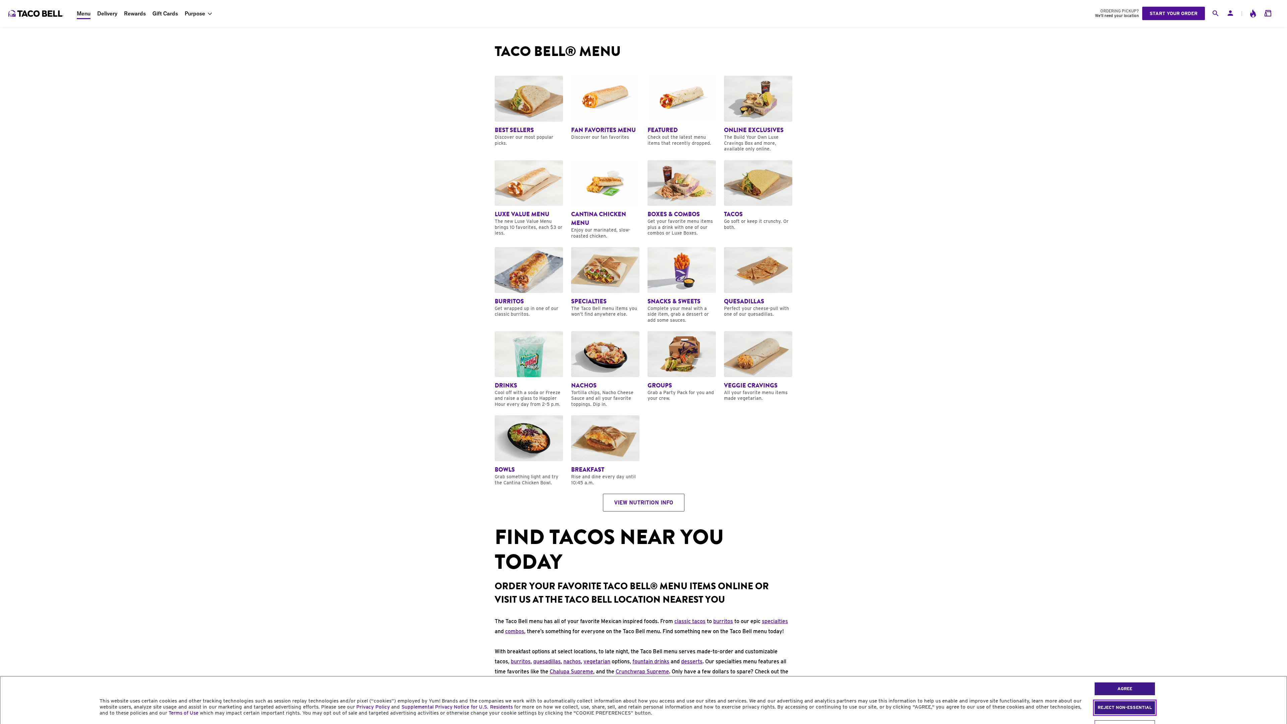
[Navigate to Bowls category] (529, 450)
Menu (83, 13)
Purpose (195, 13)
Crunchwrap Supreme (642, 671)
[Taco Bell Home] (36, 13)
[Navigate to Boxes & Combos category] (682, 198)
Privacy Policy (372, 707)
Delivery (107, 13)
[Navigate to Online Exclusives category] (758, 114)
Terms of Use (183, 713)
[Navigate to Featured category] (682, 111)
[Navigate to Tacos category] (758, 195)
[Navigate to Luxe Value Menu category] (529, 198)
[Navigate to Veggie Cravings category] (758, 366)
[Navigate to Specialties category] (605, 282)
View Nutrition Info (643, 502)
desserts (691, 661)
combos (514, 631)
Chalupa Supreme (571, 671)
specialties (775, 621)
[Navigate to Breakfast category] (605, 450)
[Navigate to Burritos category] (529, 282)
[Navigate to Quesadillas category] (758, 282)
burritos (723, 621)
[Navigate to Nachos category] (605, 369)
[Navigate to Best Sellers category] (529, 111)
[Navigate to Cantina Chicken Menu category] (605, 199)
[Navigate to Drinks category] (529, 369)
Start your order (1174, 13)
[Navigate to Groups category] (682, 366)
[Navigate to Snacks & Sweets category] (682, 285)
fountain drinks (650, 661)
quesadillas (547, 661)
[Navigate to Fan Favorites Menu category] (605, 108)
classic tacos (690, 621)
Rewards (135, 13)
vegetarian (597, 661)
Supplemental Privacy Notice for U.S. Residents (457, 707)
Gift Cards (165, 13)
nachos (572, 661)
